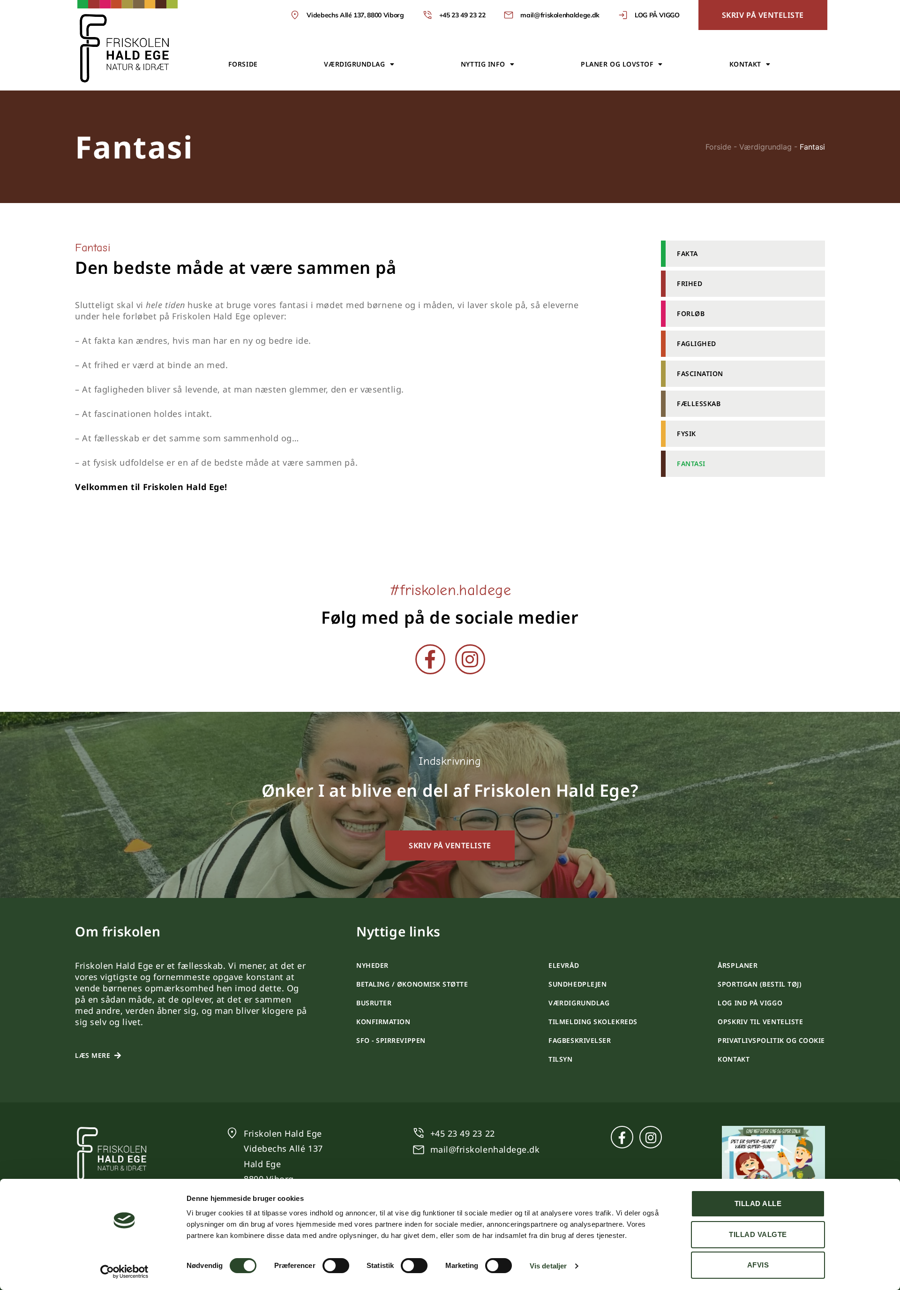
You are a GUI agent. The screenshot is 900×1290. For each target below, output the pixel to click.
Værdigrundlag (354, 64)
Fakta (687, 253)
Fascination (700, 373)
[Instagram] (470, 659)
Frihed (689, 283)
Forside (243, 64)
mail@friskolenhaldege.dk (485, 1149)
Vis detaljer (548, 1266)
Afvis (758, 1265)
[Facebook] (430, 659)
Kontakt (745, 64)
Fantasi (691, 463)
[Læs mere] (117, 1055)
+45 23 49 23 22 (462, 1133)
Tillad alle (758, 1203)
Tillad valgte (758, 1234)
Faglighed (696, 343)
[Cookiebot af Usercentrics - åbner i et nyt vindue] (124, 1272)
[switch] (335, 1265)
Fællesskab (698, 403)
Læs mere (92, 1055)
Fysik (686, 433)
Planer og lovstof (617, 64)
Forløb (691, 313)
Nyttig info (483, 64)
